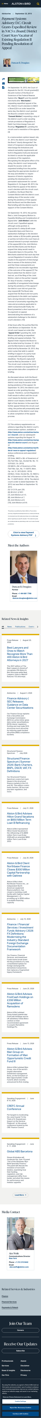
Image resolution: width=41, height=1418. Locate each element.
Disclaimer (25, 1366)
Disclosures (26, 1370)
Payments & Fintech (10, 1307)
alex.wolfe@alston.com (19, 1267)
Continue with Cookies (20, 1414)
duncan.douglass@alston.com (25, 598)
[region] (20, 1398)
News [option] (9, 627)
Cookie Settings (20, 1401)
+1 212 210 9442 (21, 1262)
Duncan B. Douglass (20, 63)
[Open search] (38, 4)
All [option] (3, 627)
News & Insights (8, 1370)
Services (5, 1366)
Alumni (23, 1361)
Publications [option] (20, 627)
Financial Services (9, 1302)
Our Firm (5, 1375)
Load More (19, 1195)
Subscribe (20, 1351)
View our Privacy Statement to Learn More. (17, 1397)
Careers (20, 1330)
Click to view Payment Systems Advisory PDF (22, 534)
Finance (5, 1296)
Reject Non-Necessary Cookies (20, 1407)
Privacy (24, 1375)
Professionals (7, 1361)
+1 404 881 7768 (24, 593)
